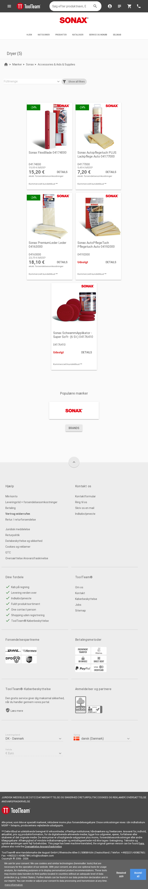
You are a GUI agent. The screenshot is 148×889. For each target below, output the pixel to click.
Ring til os (81, 502)
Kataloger (77, 35)
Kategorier (44, 35)
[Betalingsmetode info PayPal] (83, 671)
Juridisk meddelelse (17, 529)
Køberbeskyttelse (86, 598)
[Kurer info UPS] (29, 662)
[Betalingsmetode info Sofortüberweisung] (99, 653)
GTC (8, 552)
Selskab (117, 35)
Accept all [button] (138, 874)
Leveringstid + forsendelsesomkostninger (31, 502)
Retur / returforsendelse (20, 519)
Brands (74, 428)
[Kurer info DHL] (13, 653)
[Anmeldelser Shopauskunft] (94, 712)
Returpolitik (12, 535)
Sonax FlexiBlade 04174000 (47, 152)
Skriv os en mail (84, 508)
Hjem (29, 35)
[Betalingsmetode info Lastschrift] (99, 662)
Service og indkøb (98, 35)
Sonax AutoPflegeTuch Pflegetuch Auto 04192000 (96, 244)
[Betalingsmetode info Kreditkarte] (99, 671)
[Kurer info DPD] (13, 662)
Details (62, 172)
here (141, 843)
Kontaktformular (85, 496)
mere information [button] (14, 885)
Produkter (60, 35)
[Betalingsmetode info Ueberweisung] (83, 653)
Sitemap (80, 610)
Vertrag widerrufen (17, 513)
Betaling (10, 508)
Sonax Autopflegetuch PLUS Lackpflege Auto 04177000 (96, 154)
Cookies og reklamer (17, 546)
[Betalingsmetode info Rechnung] (83, 662)
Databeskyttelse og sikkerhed (23, 540)
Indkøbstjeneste (85, 513)
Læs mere (17, 710)
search (95, 6)
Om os (79, 587)
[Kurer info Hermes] (29, 653)
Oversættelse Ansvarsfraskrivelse (26, 558)
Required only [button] (121, 874)
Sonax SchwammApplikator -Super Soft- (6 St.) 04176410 (73, 335)
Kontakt (80, 593)
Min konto (11, 496)
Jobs (78, 604)
